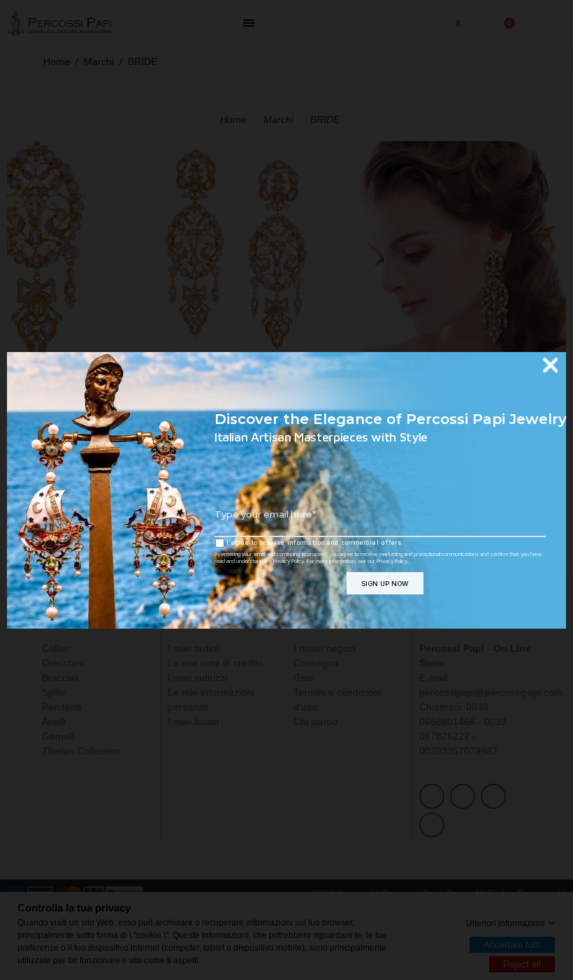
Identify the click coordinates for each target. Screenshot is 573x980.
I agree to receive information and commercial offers (313, 542)
